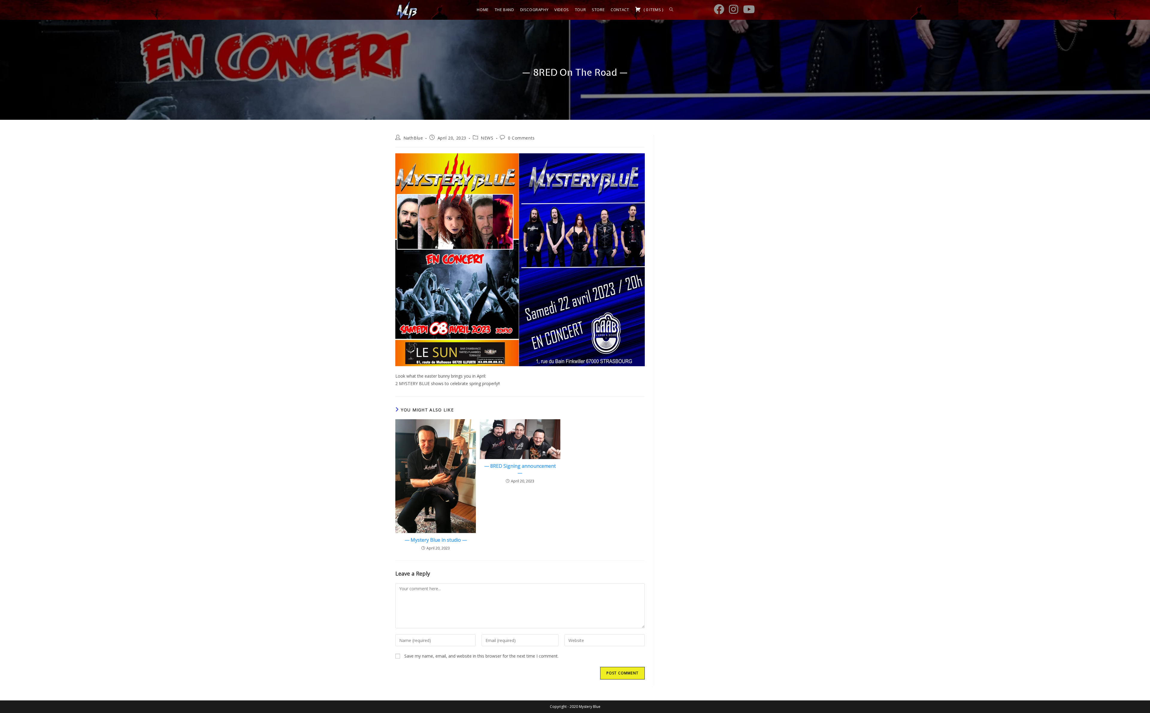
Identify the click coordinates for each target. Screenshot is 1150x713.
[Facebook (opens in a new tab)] (719, 9)
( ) (652, 9)
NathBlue (413, 138)
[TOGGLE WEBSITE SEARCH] (671, 9)
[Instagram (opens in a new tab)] (734, 9)
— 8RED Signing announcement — (520, 469)
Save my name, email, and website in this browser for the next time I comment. (481, 656)
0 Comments (521, 138)
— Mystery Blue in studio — (436, 540)
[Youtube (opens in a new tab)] (749, 9)
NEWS (487, 138)
